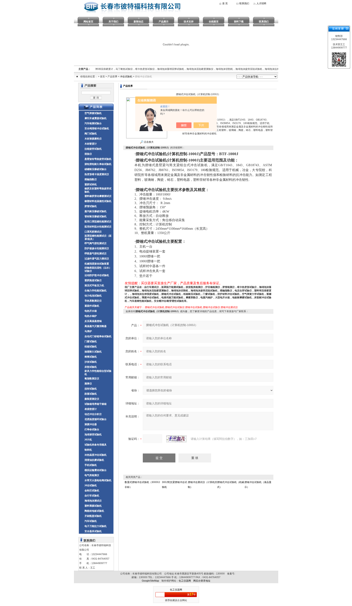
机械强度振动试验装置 (97, 263)
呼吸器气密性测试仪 (96, 253)
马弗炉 (88, 331)
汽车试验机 (91, 521)
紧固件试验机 (92, 305)
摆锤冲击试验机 (143, 76)
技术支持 (189, 21)
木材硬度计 (91, 143)
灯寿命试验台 (92, 429)
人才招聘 (261, 3)
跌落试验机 (91, 393)
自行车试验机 (92, 495)
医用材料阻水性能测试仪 (98, 226)
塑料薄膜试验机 (93, 505)
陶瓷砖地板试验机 (94, 510)
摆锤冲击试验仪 (211, 307)
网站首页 (88, 21)
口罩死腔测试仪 (93, 231)
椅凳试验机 (91, 356)
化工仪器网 (185, 580)
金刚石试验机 (92, 490)
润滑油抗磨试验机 (94, 460)
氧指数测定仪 (92, 378)
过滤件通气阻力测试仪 (97, 258)
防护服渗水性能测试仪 (97, 248)
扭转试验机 (91, 388)
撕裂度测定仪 (92, 398)
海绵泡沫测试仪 (93, 500)
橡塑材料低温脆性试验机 (98, 201)
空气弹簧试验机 (93, 113)
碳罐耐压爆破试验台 (96, 169)
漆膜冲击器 (91, 424)
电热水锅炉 (91, 316)
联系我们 (244, 3)
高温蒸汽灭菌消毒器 (96, 326)
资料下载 (239, 21)
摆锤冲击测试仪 (229, 307)
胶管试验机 (91, 206)
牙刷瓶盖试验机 (93, 516)
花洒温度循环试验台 (96, 419)
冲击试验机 (126, 76)
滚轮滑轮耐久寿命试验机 (98, 164)
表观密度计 (91, 409)
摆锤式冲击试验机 (154, 307)
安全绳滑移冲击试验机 (97, 128)
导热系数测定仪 (93, 300)
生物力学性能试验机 (96, 290)
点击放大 (148, 142)
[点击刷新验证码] (176, 438)
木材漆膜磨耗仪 (93, 138)
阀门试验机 (91, 133)
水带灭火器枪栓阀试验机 (98, 480)
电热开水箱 (91, 311)
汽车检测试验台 (93, 123)
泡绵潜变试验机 (93, 434)
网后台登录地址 (201, 580)
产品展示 (163, 21)
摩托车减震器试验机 (96, 118)
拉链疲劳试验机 (93, 148)
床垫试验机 (91, 367)
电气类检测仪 (92, 475)
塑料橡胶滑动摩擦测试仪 (98, 196)
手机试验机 (91, 465)
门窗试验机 (91, 341)
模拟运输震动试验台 (96, 470)
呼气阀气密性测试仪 (96, 243)
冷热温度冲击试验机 (96, 454)
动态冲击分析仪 (93, 414)
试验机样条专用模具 (96, 444)
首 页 (225, 3)
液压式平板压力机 (94, 285)
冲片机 (88, 439)
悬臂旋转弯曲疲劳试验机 (98, 159)
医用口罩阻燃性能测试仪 (98, 221)
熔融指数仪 (91, 179)
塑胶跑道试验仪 (93, 280)
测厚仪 (88, 383)
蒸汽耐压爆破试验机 (96, 211)
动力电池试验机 (93, 295)
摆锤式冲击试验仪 (175, 307)
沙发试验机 (91, 361)
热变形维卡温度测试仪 (97, 174)
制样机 (88, 449)
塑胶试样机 (91, 184)
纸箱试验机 (91, 346)
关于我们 (113, 21)
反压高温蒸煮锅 (93, 321)
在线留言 (214, 21)
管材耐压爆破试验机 (96, 216)
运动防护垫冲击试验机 (97, 275)
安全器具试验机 (93, 531)
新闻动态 (138, 21)
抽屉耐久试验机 (93, 351)
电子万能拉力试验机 (96, 526)
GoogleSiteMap (150, 580)
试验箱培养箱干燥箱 (96, 404)
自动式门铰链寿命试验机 (98, 336)
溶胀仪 (88, 154)
